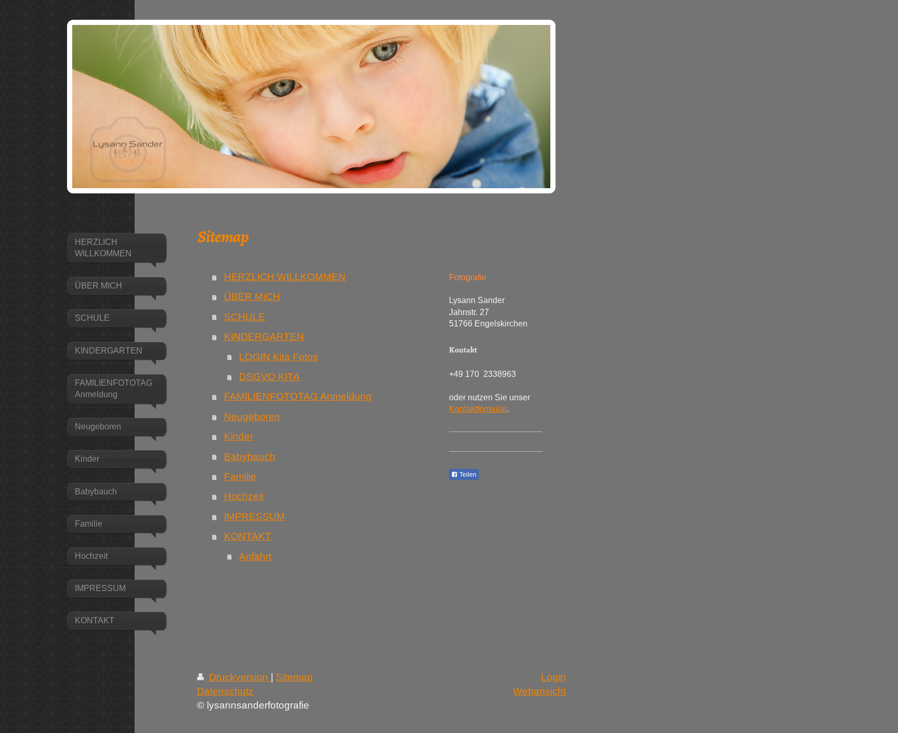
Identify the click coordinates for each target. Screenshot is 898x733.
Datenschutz (225, 691)
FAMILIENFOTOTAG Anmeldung (298, 396)
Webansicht (539, 691)
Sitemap (294, 677)
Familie (240, 476)
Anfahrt (255, 556)
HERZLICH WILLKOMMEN (285, 276)
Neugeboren (252, 416)
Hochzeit (243, 496)
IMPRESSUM (254, 516)
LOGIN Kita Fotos (278, 356)
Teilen (467, 474)
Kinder (238, 436)
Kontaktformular (478, 408)
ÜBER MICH (252, 296)
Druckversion (238, 677)
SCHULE (244, 316)
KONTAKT (247, 536)
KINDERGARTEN (264, 336)
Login (553, 677)
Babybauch (249, 456)
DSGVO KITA (269, 376)
